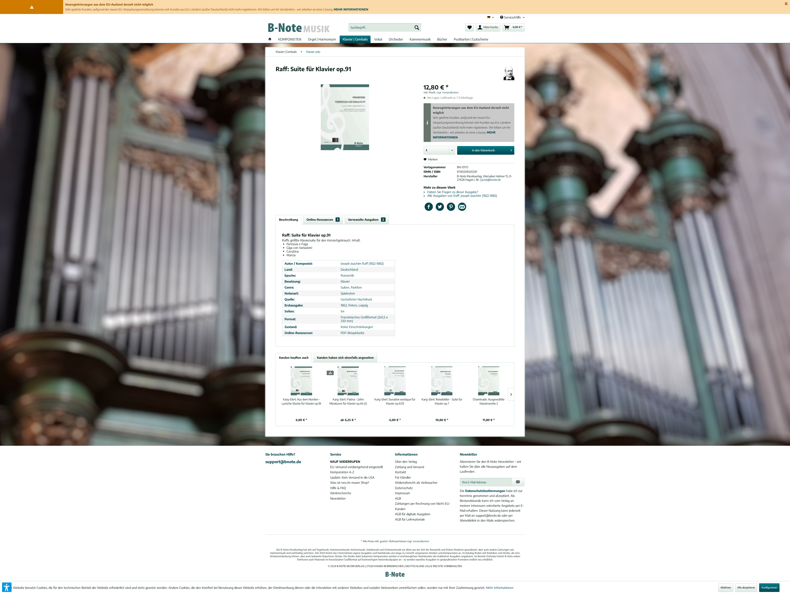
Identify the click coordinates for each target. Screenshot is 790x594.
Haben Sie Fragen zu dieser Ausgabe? (452, 192)
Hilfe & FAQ (338, 488)
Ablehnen (725, 587)
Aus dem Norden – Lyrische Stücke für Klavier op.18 (301, 401)
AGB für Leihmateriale (410, 519)
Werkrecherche (340, 493)
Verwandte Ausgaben (366, 219)
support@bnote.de (283, 461)
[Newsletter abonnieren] (517, 482)
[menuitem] (385, 27)
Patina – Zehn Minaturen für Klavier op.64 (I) (348, 401)
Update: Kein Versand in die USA (352, 477)
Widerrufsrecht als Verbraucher (416, 482)
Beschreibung (288, 219)
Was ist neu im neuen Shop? (349, 482)
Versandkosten (421, 541)
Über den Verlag (406, 461)
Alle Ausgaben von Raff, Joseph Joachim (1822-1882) (461, 195)
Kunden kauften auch (294, 357)
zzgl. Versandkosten (448, 92)
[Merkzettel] (469, 27)
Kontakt (400, 472)
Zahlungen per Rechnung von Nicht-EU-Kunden (422, 506)
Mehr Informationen (500, 587)
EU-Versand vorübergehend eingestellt (356, 467)
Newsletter (338, 498)
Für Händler (403, 477)
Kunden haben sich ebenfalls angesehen (345, 357)
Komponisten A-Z (342, 472)
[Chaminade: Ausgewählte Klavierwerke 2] (488, 381)
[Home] (269, 39)
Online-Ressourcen (322, 219)
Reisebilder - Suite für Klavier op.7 (442, 401)
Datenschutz (404, 488)
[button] (7, 587)
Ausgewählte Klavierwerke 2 (488, 401)
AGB (398, 498)
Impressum (402, 493)
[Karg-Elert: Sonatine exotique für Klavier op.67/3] (395, 381)
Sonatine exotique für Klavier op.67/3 (394, 401)
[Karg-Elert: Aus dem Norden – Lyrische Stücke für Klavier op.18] (301, 381)
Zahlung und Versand (409, 467)
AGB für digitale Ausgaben (412, 514)
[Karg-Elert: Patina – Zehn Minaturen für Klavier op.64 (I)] (348, 381)
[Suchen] (416, 27)
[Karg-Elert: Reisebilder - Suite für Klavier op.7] (442, 381)
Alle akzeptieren (746, 587)
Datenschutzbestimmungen (485, 491)
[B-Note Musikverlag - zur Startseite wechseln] (298, 28)
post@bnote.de (491, 179)
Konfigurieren (769, 587)
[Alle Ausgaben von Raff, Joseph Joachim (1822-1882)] (509, 73)
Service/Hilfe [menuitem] (512, 17)
